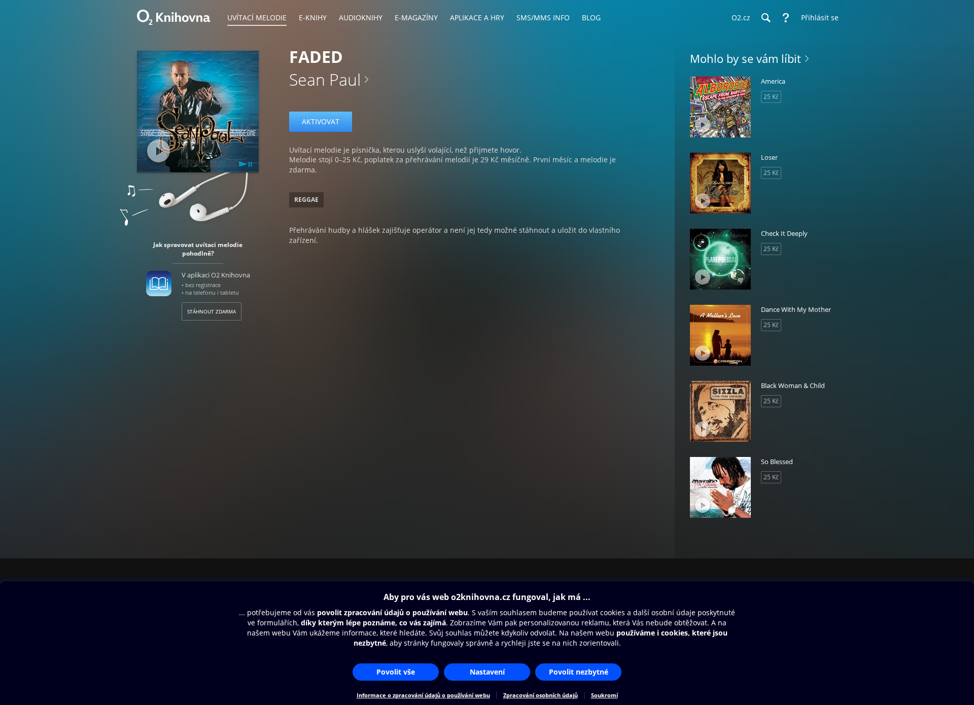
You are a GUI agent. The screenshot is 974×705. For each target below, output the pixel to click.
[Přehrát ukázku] (159, 151)
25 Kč (771, 96)
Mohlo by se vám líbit (745, 58)
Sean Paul (325, 79)
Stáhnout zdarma (211, 311)
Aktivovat (320, 121)
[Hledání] (765, 18)
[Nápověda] (786, 18)
